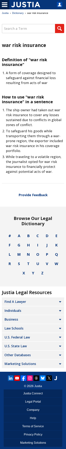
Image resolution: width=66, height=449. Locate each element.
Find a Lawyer (15, 301)
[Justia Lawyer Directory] (55, 378)
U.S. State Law (15, 346)
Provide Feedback (33, 195)
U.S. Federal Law (17, 337)
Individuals (12, 310)
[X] (49, 378)
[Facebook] (23, 378)
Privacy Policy (33, 434)
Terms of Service (33, 426)
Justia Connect (33, 393)
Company (33, 409)
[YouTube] (17, 378)
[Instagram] (30, 378)
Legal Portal (33, 401)
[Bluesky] (42, 378)
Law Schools (13, 328)
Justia (5, 13)
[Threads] (36, 378)
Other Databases (17, 355)
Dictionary (18, 13)
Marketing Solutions (20, 364)
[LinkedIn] (10, 378)
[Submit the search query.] (59, 28)
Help (33, 418)
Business (11, 319)
